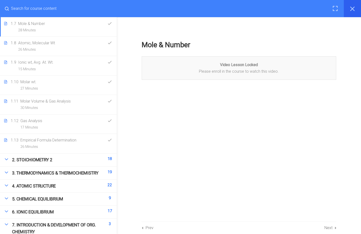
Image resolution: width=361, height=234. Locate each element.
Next (328, 227)
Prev (149, 227)
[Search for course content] (9, 8)
